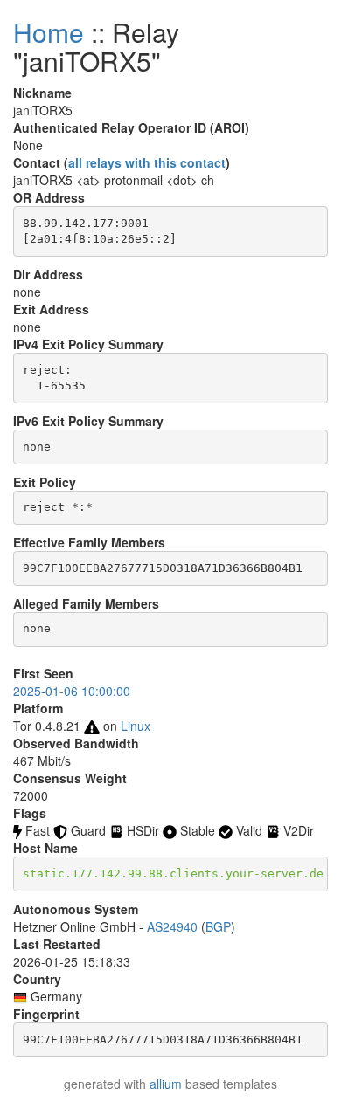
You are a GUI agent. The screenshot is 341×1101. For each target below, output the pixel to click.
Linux (135, 725)
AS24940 (172, 926)
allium (166, 1083)
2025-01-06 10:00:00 (71, 690)
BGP (218, 926)
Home (48, 32)
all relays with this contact (147, 162)
